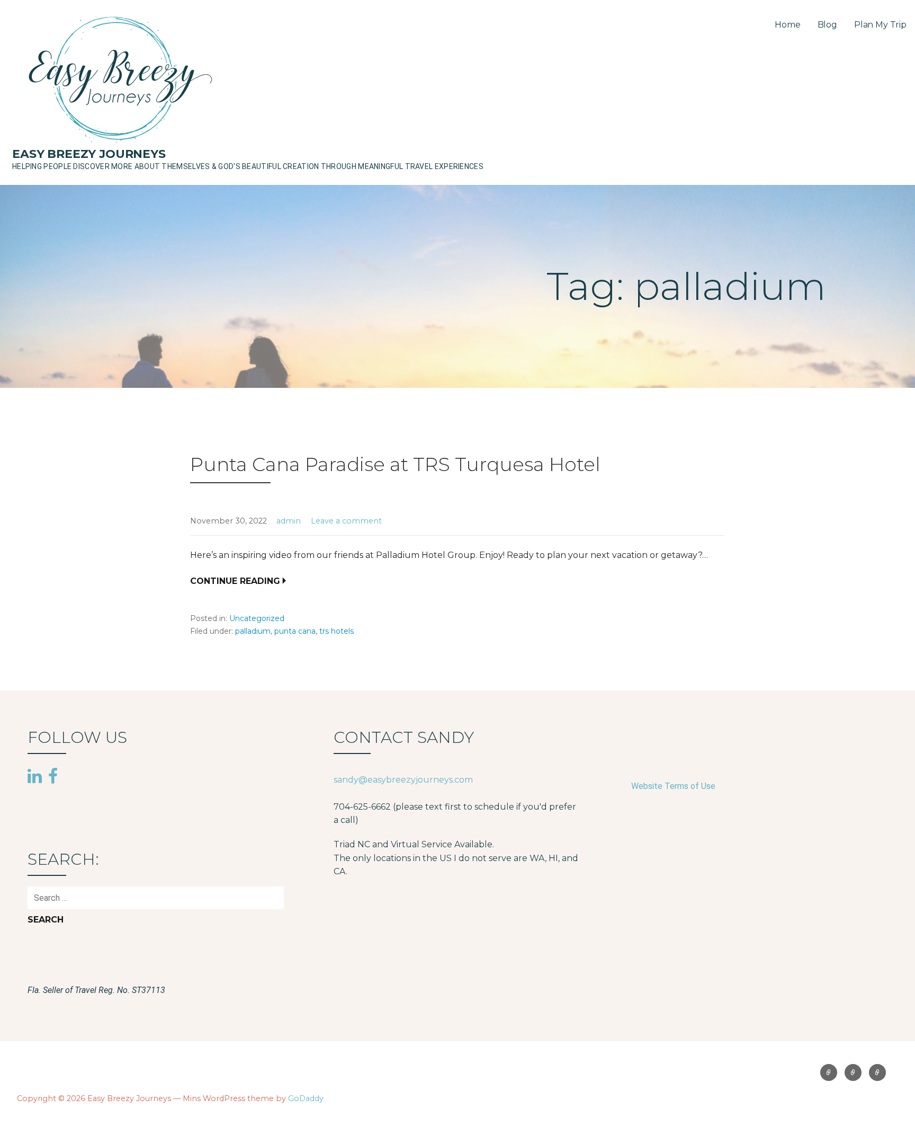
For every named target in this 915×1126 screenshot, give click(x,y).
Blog (827, 25)
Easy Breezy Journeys (89, 154)
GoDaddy (306, 1098)
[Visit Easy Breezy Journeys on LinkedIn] (35, 777)
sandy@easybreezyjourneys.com (403, 780)
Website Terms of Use (673, 786)
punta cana (295, 631)
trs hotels (336, 631)
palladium (253, 631)
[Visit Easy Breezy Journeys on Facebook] (53, 775)
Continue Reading (235, 581)
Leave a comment (346, 521)
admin (288, 521)
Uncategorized (256, 618)
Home (787, 25)
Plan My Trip (880, 25)
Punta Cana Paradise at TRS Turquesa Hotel (395, 464)
